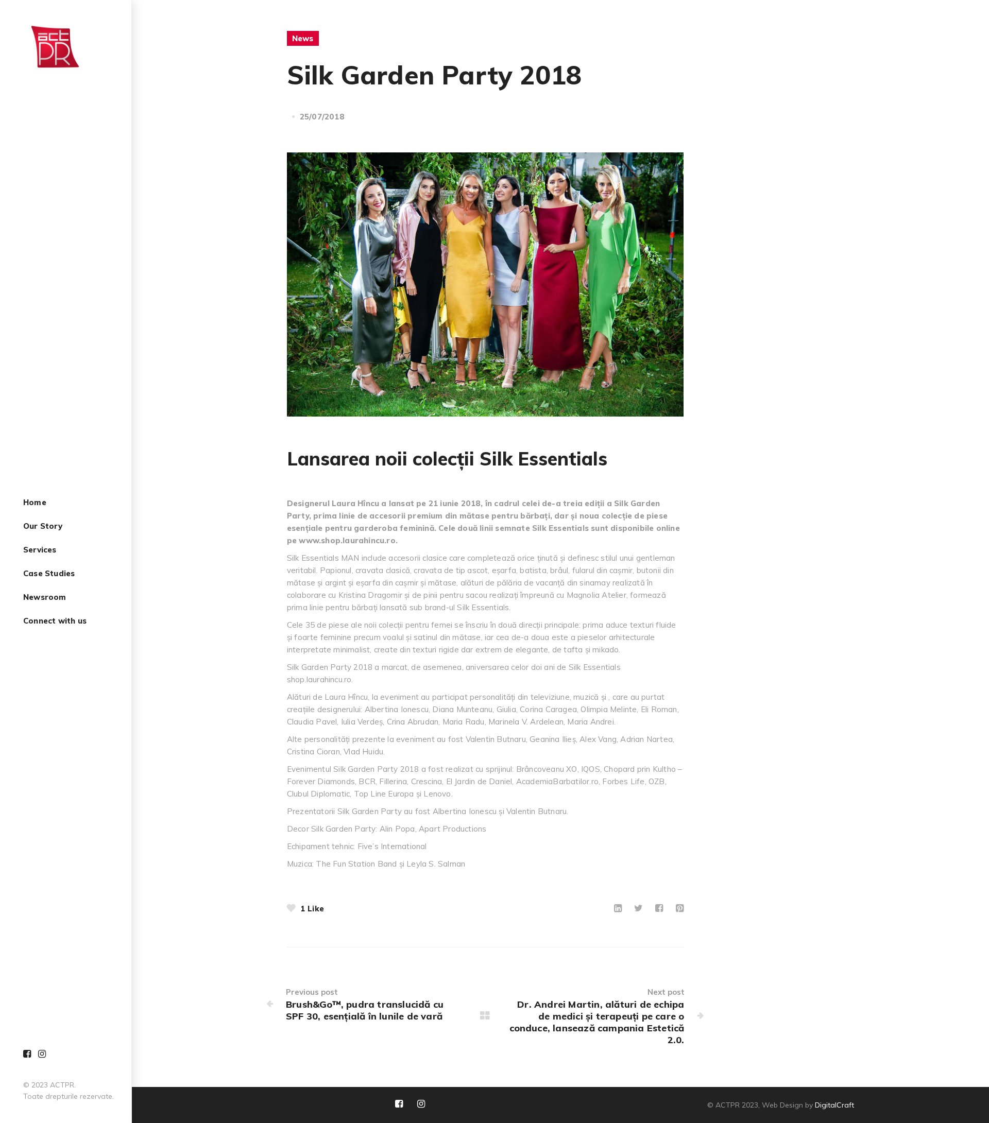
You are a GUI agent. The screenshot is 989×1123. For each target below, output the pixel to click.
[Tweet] (638, 908)
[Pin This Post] (680, 908)
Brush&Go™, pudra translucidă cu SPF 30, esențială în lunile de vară (365, 1010)
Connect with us (55, 621)
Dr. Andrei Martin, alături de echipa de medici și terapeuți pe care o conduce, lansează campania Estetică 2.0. (596, 1022)
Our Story (42, 526)
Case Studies (49, 573)
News (303, 38)
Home (34, 502)
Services (40, 550)
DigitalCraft (834, 1105)
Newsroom (44, 597)
